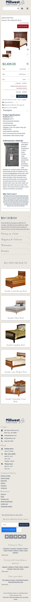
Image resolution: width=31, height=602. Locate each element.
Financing (3, 485)
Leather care (4, 504)
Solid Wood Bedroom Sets (15, 582)
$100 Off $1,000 (9, 218)
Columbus (19, 548)
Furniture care (5, 499)
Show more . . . (6, 555)
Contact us (4, 488)
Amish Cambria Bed (15, 345)
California (11, 567)
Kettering (15, 550)
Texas (21, 569)
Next (27, 53)
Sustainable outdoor (6, 506)
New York (16, 569)
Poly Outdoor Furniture (8, 580)
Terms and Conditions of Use (16, 597)
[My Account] (22, 8)
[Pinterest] (15, 537)
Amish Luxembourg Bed (15, 291)
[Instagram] (11, 537)
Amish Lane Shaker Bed (15, 372)
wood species (13, 173)
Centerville (6, 548)
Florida (17, 567)
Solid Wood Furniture (22, 580)
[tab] (15, 555)
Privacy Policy (6, 597)
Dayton (25, 548)
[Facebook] (7, 537)
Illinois (21, 567)
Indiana (26, 567)
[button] (21, 96)
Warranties (6, 245)
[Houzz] (24, 537)
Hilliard (10, 550)
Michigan (10, 569)
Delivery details (5, 478)
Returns (5, 251)
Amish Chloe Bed (15, 318)
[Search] (18, 8)
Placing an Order (10, 233)
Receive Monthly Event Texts (15, 519)
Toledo (21, 550)
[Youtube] (20, 537)
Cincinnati (13, 548)
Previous (3, 53)
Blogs (2, 496)
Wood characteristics (7, 501)
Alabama (4, 567)
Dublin (6, 550)
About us (3, 494)
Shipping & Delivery (11, 239)
